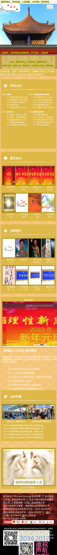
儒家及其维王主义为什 (19, 107)
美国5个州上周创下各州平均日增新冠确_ (27, 437)
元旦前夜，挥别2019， (19, 102)
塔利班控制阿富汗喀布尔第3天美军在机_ (27, 425)
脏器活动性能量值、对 (19, 122)
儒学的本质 (15, 105)
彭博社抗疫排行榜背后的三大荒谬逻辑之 (27, 434)
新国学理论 (20, 62)
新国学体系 (42, 62)
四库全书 (17, 66)
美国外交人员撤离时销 (15, 421)
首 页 (12, 62)
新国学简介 (5, 2)
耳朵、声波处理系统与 (19, 117)
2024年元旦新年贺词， (45, 102)
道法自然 (16, 2)
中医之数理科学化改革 (45, 120)
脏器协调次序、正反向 (19, 120)
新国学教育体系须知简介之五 (28, 388)
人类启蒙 (26, 2)
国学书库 (7, 66)
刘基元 (42, 71)
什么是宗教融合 (28, 487)
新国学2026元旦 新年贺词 (20, 350)
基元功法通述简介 (43, 125)
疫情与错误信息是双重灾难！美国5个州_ (27, 431)
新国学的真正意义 (43, 105)
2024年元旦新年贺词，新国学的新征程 (33, 376)
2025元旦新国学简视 (44, 100)
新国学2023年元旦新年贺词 (27, 384)
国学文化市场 (38, 66)
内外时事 (16, 396)
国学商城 (45, 2)
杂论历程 (22, 74)
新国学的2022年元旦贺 (19, 97)
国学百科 (26, 66)
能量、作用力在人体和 (19, 115)
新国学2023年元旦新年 (45, 107)
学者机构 (31, 62)
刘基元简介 (24, 259)
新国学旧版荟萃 (35, 74)
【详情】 (13, 361)
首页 (14, 71)
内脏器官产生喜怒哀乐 (19, 125)
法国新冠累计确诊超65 (41, 421)
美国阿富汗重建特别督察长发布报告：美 (27, 428)
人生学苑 (35, 2)
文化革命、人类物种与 (45, 117)
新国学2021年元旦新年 (19, 100)
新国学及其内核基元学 (45, 122)
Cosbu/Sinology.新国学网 (28, 496)
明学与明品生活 (42, 115)
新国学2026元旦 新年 (45, 97)
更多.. (6, 94)
